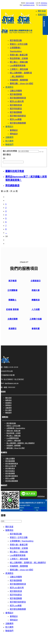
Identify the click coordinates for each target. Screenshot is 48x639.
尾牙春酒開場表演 (18, 98)
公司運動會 (12, 290)
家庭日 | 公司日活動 (19, 44)
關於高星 (42, 11)
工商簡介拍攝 (36, 319)
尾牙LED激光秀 (17, 101)
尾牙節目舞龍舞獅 (18, 123)
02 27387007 (19, 379)
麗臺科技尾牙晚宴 (14, 171)
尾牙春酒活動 (16, 40)
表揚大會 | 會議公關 (19, 55)
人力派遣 (36, 309)
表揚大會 (36, 290)
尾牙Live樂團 (16, 119)
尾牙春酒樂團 (16, 94)
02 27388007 (8, 379)
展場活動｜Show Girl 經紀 (21, 83)
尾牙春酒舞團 (16, 112)
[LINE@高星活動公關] (10, 509)
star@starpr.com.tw (28, 5)
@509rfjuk (44, 3)
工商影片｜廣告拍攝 (19, 69)
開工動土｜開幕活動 (19, 62)
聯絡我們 (9, 144)
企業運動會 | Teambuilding (15, 428)
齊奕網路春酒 (12, 185)
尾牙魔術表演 (16, 105)
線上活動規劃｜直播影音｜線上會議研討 (20, 443)
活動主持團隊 (16, 91)
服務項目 (42, 15)
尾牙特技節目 (16, 109)
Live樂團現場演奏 (18, 66)
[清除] (42, 151)
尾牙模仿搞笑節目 (18, 116)
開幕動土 (12, 300)
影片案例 (9, 141)
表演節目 (9, 87)
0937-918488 (30, 3)
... (6, 233)
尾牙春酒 (12, 281)
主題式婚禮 (12, 319)
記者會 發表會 (12, 309)
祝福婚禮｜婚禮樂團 (19, 80)
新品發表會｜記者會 (19, 58)
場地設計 (14, 134)
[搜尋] (40, 151)
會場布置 (36, 329)
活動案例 (9, 137)
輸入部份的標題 (10, 151)
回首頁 (3, 391)
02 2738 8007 (43, 5)
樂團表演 (36, 300)
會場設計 (9, 127)
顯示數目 (7, 155)
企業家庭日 (36, 281)
